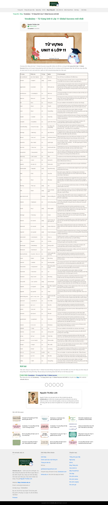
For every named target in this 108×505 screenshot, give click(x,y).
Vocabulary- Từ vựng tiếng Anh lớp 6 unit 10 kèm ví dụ (58, 426)
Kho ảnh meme (73, 479)
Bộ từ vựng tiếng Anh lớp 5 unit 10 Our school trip (30, 434)
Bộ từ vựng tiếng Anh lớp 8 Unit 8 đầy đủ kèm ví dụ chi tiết (58, 442)
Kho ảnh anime (73, 476)
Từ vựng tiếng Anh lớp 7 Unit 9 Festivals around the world (85, 442)
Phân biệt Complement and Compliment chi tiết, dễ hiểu (85, 418)
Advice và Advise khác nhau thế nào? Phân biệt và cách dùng (86, 426)
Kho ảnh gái (72, 484)
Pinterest (14, 497)
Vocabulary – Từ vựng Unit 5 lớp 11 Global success (42, 375)
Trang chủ (20, 10)
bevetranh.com (62, 471)
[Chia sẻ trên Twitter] (50, 385)
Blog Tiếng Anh (51, 10)
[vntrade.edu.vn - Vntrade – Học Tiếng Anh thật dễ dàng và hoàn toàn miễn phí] (54, 4)
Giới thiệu (83, 10)
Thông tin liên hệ (45, 462)
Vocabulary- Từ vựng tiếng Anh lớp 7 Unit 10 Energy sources (30, 426)
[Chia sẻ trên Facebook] (46, 385)
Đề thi (43, 10)
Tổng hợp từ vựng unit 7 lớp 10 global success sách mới (85, 434)
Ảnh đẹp (76, 10)
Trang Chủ (16, 14)
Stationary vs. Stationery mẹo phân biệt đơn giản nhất (57, 418)
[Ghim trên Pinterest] (57, 385)
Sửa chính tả (59, 10)
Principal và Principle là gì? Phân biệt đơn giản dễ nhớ (30, 418)
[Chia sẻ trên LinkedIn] (61, 385)
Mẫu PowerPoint (68, 10)
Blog (21, 14)
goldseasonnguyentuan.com (49, 469)
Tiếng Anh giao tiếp (29, 10)
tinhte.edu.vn (44, 474)
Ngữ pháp (38, 10)
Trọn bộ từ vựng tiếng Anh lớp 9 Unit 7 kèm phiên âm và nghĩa (29, 442)
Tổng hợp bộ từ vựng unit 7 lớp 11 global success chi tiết (58, 434)
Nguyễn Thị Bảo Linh (33, 24)
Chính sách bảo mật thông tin (49, 459)
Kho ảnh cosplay (74, 482)
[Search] (89, 10)
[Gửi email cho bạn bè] (54, 385)
